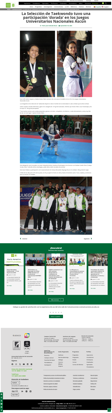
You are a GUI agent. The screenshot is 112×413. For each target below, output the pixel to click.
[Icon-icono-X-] (1, 400)
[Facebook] (1, 394)
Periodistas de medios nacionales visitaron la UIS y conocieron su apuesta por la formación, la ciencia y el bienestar (97, 273)
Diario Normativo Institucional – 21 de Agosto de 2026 (13, 271)
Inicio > (9, 9)
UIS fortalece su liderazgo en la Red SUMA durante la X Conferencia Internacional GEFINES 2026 (34, 273)
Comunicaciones (17, 9)
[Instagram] (1, 397)
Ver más (9, 285)
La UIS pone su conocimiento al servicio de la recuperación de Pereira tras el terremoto (77, 272)
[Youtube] (1, 403)
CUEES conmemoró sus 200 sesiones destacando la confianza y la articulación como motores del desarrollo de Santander (55, 274)
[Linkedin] (1, 407)
